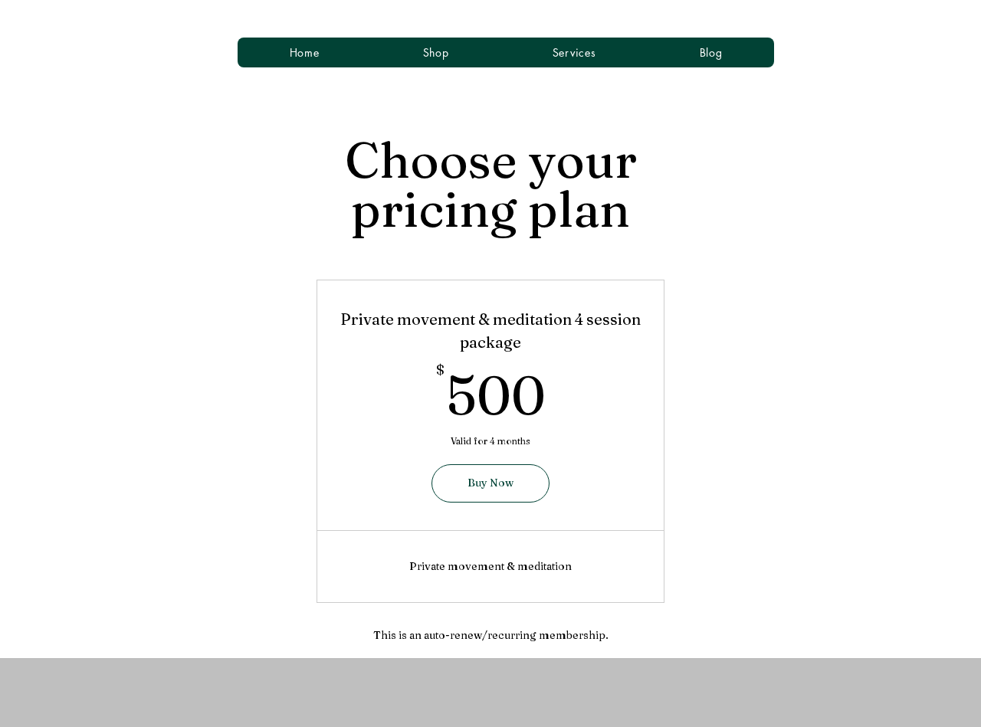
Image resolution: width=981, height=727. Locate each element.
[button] (435, 52)
